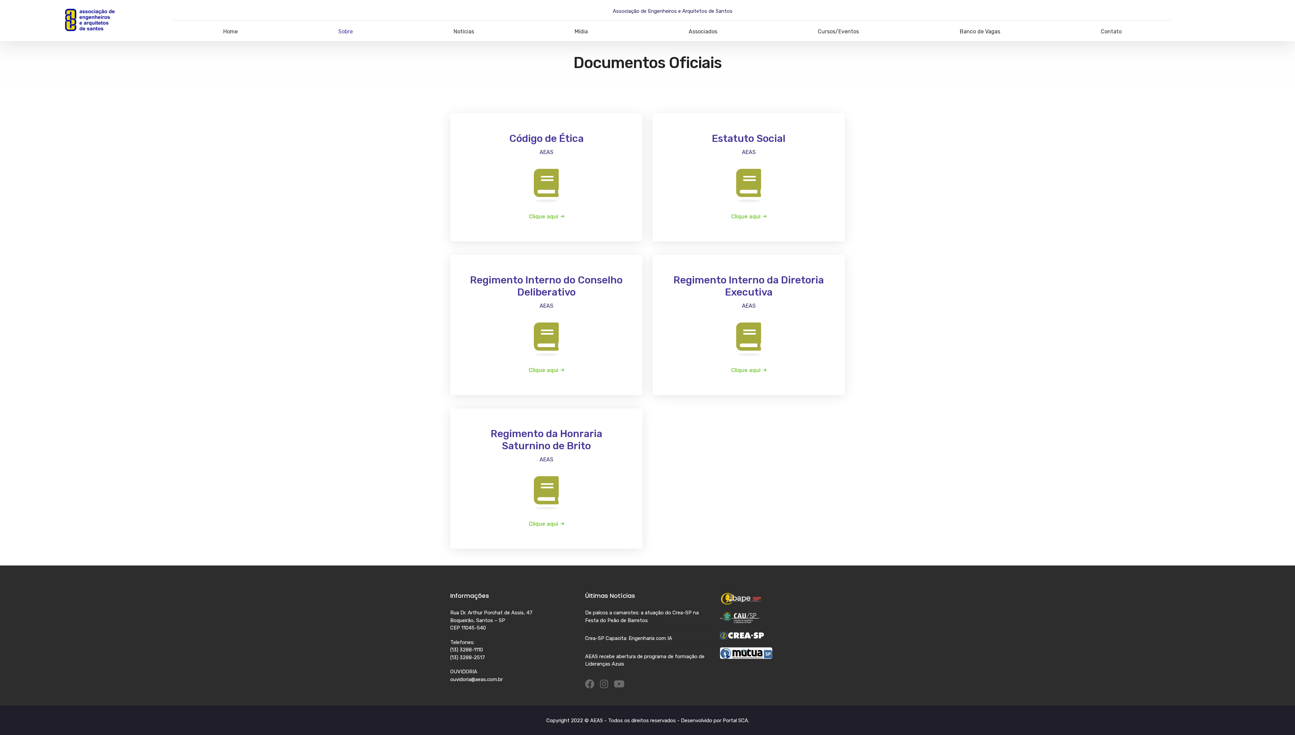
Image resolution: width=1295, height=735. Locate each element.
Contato (1111, 31)
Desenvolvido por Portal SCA (714, 720)
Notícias (464, 31)
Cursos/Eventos (838, 31)
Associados (703, 31)
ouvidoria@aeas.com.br (476, 679)
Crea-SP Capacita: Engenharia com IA (628, 638)
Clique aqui (543, 216)
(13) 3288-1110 (466, 650)
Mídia (581, 31)
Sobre (345, 31)
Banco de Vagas (980, 31)
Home (230, 31)
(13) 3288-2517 (467, 657)
